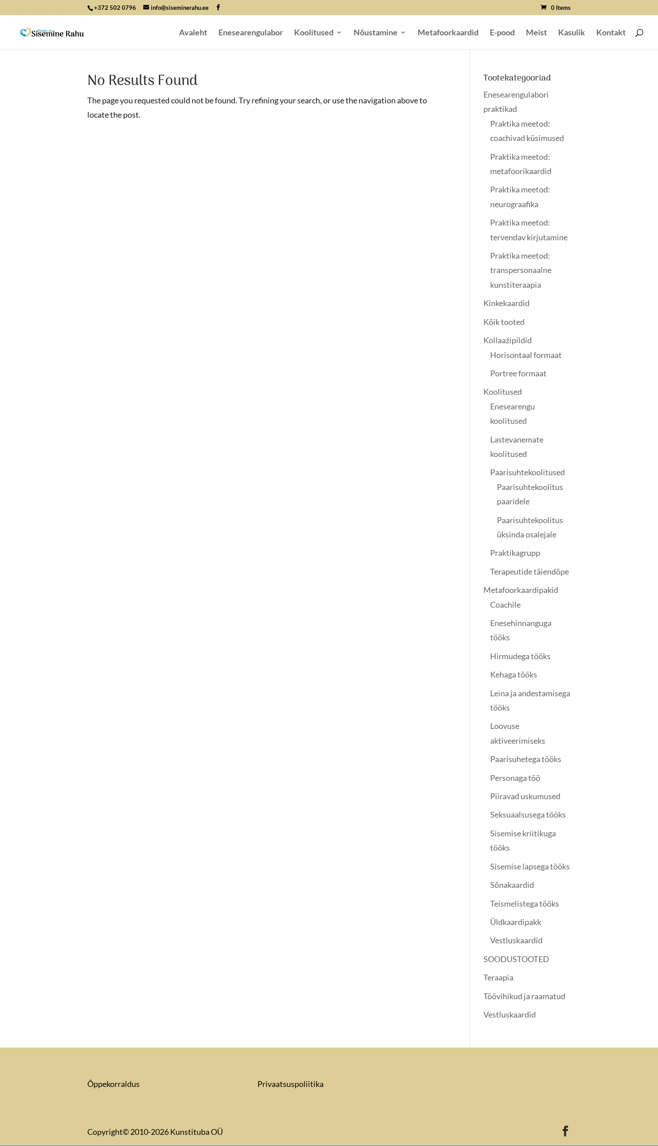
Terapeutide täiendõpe (529, 571)
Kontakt (611, 33)
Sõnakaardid (512, 885)
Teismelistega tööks (524, 903)
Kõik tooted (504, 322)
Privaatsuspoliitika (290, 1084)
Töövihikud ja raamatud (524, 996)
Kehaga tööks (513, 674)
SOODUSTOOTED (516, 959)
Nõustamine (375, 33)
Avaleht (193, 33)
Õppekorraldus (113, 1084)
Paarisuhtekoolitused (527, 472)
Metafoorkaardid (448, 33)
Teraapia (498, 977)
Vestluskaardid (516, 940)
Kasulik (571, 33)
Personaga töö (515, 778)
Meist (536, 33)
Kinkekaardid (506, 303)
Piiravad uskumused (525, 796)
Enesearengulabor (250, 33)
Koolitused (313, 33)
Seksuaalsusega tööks (528, 814)
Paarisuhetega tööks (525, 759)
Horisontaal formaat (526, 355)
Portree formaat (518, 373)
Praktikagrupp (515, 553)
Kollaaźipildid (507, 340)
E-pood (502, 33)
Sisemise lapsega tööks (530, 866)
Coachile (505, 604)
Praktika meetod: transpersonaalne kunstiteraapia (520, 270)
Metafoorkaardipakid (520, 590)
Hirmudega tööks (520, 656)
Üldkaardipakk (515, 922)
